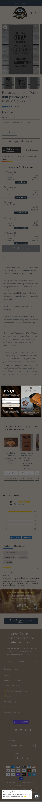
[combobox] (4, 402)
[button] (36, 796)
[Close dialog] (40, 387)
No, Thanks (11, 408)
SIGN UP (11, 405)
